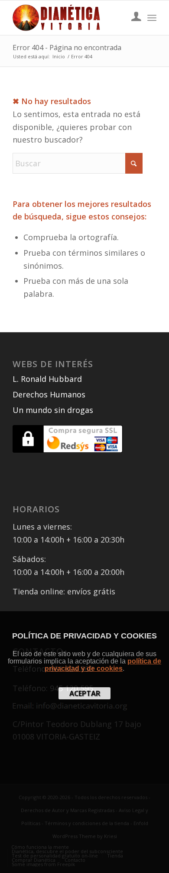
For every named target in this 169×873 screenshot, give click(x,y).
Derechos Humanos (49, 394)
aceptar (84, 693)
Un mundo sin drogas (53, 410)
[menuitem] (132, 17)
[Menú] (151, 17)
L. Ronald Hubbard (47, 379)
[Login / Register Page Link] (132, 17)
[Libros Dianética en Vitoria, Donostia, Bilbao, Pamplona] (70, 17)
